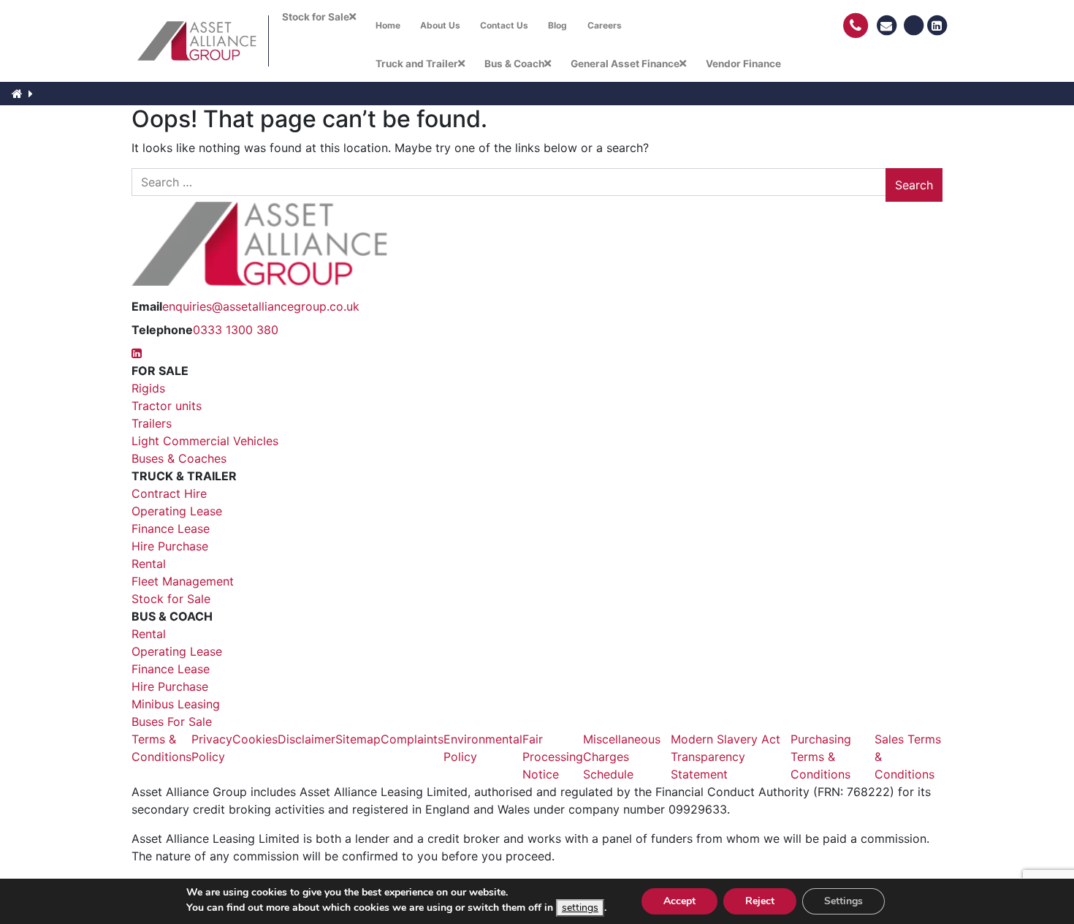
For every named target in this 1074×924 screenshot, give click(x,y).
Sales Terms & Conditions (908, 756)
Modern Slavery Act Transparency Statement (725, 756)
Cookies (255, 739)
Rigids (148, 388)
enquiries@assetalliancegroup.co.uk (260, 306)
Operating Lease (177, 511)
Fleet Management (183, 581)
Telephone (162, 329)
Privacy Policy (211, 748)
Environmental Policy (482, 748)
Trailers (152, 423)
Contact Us (504, 25)
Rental (149, 563)
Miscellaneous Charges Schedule (621, 756)
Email (147, 306)
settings (580, 907)
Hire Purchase (170, 546)
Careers (604, 25)
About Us (440, 25)
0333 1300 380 (235, 329)
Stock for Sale (171, 598)
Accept (679, 901)
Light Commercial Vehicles (205, 440)
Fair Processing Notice (552, 756)
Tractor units (167, 405)
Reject (759, 901)
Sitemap (358, 739)
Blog (557, 25)
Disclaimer (306, 739)
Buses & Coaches (179, 458)
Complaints (412, 739)
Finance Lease (171, 528)
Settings (843, 901)
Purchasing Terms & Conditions (821, 756)
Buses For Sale (172, 721)
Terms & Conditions (161, 748)
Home (388, 25)
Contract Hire (169, 493)
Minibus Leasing (176, 704)
